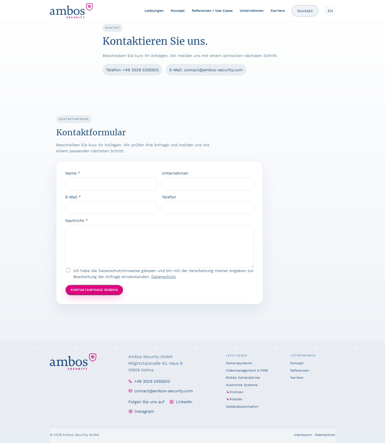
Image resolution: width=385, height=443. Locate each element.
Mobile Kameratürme (243, 378)
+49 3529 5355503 (152, 381)
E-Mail (73, 197)
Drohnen (236, 392)
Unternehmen (252, 10)
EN (330, 10)
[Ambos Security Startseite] (71, 10)
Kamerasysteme (239, 363)
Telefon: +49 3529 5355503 (132, 69)
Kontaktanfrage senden (94, 290)
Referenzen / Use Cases (212, 10)
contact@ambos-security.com (163, 390)
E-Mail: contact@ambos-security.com (206, 69)
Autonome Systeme (242, 385)
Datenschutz (163, 276)
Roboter (235, 399)
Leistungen (154, 10)
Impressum (303, 435)
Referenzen (299, 370)
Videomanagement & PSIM (247, 370)
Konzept (178, 10)
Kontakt (305, 10)
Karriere (278, 10)
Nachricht (76, 220)
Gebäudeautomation (242, 406)
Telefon (169, 197)
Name (72, 173)
